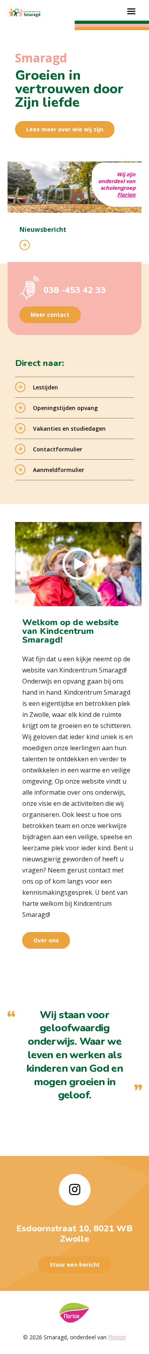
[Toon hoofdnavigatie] (131, 12)
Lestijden (45, 387)
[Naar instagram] (75, 1190)
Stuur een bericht (75, 1264)
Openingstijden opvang (65, 408)
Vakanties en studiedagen (69, 428)
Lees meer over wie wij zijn (64, 129)
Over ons (46, 940)
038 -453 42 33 (74, 290)
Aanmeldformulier (58, 470)
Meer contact (50, 314)
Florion (126, 194)
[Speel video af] (78, 564)
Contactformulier (57, 449)
